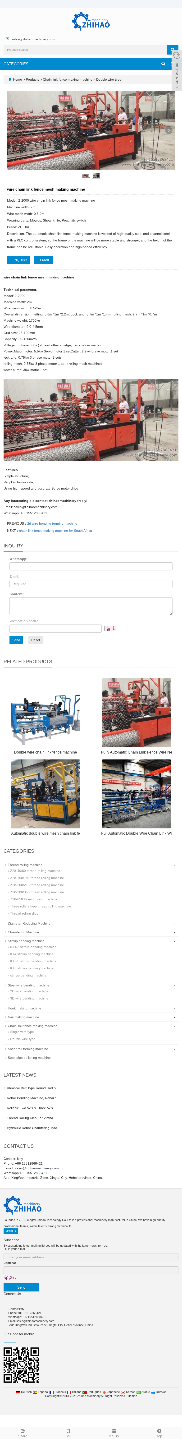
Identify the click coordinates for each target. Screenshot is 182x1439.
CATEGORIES (16, 64)
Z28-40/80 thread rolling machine (35, 871)
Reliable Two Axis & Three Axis (30, 1108)
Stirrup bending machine (26, 941)
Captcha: (10, 1263)
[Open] (177, 71)
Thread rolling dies (24, 913)
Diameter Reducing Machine (29, 923)
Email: (14, 576)
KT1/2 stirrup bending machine (33, 947)
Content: (16, 594)
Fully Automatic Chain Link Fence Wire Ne (136, 752)
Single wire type (22, 1032)
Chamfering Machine (23, 932)
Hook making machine (24, 1008)
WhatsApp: (18, 559)
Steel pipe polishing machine (29, 1058)
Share (22, 1436)
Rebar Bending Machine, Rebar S (32, 1098)
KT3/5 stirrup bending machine (33, 961)
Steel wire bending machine (28, 985)
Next (169, 130)
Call (68, 1436)
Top (159, 1436)
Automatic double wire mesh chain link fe (45, 833)
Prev (13, 130)
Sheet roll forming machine (28, 1049)
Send (16, 640)
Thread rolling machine (25, 865)
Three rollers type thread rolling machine (40, 906)
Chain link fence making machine (67, 79)
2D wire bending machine (29, 991)
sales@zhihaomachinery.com (33, 39)
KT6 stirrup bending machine (32, 968)
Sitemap (132, 1396)
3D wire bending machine (29, 998)
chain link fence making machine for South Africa (55, 530)
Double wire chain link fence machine (45, 752)
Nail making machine (23, 1017)
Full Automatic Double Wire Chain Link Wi (136, 833)
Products (33, 79)
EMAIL (44, 260)
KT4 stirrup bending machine (32, 954)
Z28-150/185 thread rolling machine (37, 878)
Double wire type (108, 79)
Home (17, 79)
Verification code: (23, 621)
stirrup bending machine (28, 975)
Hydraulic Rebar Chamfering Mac (32, 1128)
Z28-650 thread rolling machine (33, 899)
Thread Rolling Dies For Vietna (30, 1118)
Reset (35, 640)
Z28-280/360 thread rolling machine (37, 892)
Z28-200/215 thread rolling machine (37, 885)
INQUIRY (20, 260)
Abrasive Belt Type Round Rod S (31, 1088)
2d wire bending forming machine (52, 523)
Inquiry (114, 1436)
